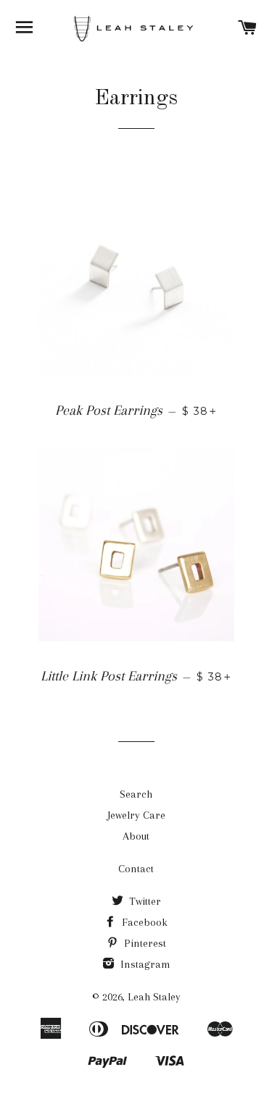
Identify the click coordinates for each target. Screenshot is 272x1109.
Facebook (143, 922)
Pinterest (143, 943)
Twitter (143, 901)
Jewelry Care (136, 815)
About (136, 836)
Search (136, 794)
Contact (136, 868)
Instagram (144, 964)
